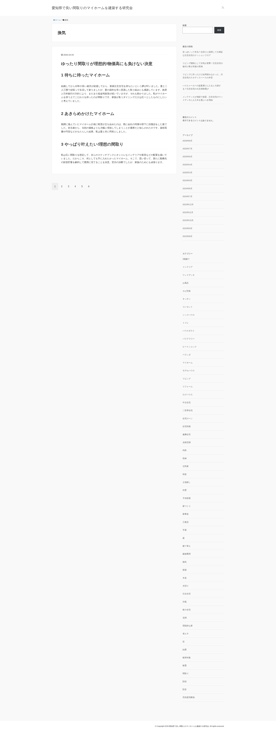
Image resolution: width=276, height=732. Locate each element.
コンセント (188, 307)
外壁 (185, 490)
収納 (185, 458)
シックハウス (189, 315)
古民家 (186, 466)
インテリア (188, 267)
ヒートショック (190, 346)
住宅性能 (187, 426)
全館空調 (187, 442)
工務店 (186, 522)
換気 (185, 562)
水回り (186, 586)
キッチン (187, 299)
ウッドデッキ (189, 275)
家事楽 (186, 514)
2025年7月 (187, 148)
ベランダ (187, 355)
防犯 (185, 681)
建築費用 (187, 554)
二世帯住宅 (188, 410)
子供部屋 (187, 498)
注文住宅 (187, 594)
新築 (185, 570)
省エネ (186, 633)
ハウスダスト (189, 331)
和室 (185, 474)
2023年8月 (187, 236)
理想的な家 (188, 626)
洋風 (185, 602)
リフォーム (188, 386)
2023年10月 (188, 220)
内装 (185, 450)
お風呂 (186, 283)
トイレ (186, 323)
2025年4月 (187, 164)
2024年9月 (187, 180)
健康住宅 (187, 434)
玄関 (185, 618)
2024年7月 (187, 196)
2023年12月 (188, 204)
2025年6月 (187, 156)
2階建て (186, 259)
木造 (185, 578)
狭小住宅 (187, 610)
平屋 (185, 530)
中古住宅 (187, 402)
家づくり (187, 506)
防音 (185, 689)
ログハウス (188, 394)
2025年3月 (187, 172)
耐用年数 (187, 657)
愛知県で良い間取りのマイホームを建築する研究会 (92, 8)
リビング (187, 378)
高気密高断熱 (189, 697)
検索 (185, 25)
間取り (186, 673)
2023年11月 (188, 212)
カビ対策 (187, 291)
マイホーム (188, 362)
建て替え (187, 546)
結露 (185, 649)
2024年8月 (187, 188)
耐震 (185, 665)
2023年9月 (187, 228)
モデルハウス (189, 370)
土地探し (187, 482)
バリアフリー (189, 339)
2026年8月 (187, 141)
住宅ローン (188, 418)
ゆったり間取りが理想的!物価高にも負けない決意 (107, 63)
